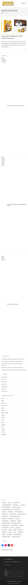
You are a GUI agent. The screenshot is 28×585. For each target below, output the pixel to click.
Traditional (9, 534)
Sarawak (3, 429)
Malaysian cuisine (6, 523)
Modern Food (3, 388)
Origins (21, 525)
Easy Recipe (10, 511)
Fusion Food (3, 379)
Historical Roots (21, 514)
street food (20, 532)
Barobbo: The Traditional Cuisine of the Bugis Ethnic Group (12, 367)
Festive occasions (19, 511)
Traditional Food (4, 391)
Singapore (4, 532)
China (9, 502)
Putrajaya (3, 424)
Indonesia (4, 518)
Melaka (2, 410)
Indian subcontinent (14, 516)
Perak (2, 419)
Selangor (3, 431)
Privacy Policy (9, 581)
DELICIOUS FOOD (17, 509)
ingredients (11, 518)
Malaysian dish (5, 525)
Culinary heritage (6, 507)
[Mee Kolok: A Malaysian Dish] (3, 304)
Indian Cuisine (4, 381)
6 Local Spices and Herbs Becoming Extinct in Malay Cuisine (12, 359)
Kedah (2, 400)
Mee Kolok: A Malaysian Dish (13, 304)
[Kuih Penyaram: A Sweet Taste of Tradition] (3, 106)
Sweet (3, 534)
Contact (6, 574)
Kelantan (3, 403)
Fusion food (4, 514)
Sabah (2, 427)
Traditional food (6, 536)
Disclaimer (6, 572)
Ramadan (18, 527)
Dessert (4, 511)
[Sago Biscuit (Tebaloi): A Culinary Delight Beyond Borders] (3, 205)
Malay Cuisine (4, 384)
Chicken (4, 502)
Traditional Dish (17, 534)
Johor (2, 398)
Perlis (2, 422)
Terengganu (3, 434)
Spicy (15, 532)
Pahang (2, 415)
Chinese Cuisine (4, 377)
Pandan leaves (5, 527)
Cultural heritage (16, 507)
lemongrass (13, 520)
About (5, 570)
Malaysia (19, 520)
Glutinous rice (13, 514)
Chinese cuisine (15, 502)
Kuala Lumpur (4, 405)
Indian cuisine (5, 516)
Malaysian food (14, 525)
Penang (2, 417)
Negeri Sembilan (4, 412)
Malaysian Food (4, 386)
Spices (10, 532)
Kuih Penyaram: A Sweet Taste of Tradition (15, 105)
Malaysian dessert (16, 523)
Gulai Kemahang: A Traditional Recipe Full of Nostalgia (11, 361)
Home (2, 12)
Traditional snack (16, 536)
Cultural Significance (7, 509)
